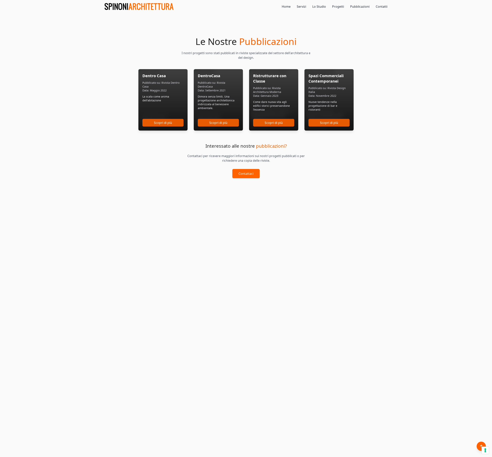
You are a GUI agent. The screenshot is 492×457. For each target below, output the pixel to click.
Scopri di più (163, 123)
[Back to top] (481, 446)
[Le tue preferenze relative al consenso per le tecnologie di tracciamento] (485, 450)
